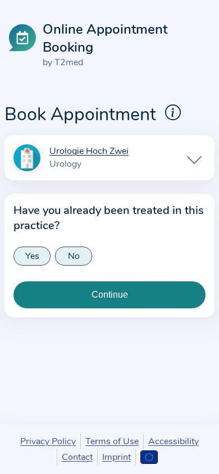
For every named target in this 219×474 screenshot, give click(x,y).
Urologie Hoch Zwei (89, 151)
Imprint (116, 457)
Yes (32, 256)
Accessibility (173, 441)
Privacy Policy (48, 441)
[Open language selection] (149, 457)
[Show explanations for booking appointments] (173, 112)
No (74, 256)
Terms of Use (112, 441)
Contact (77, 457)
